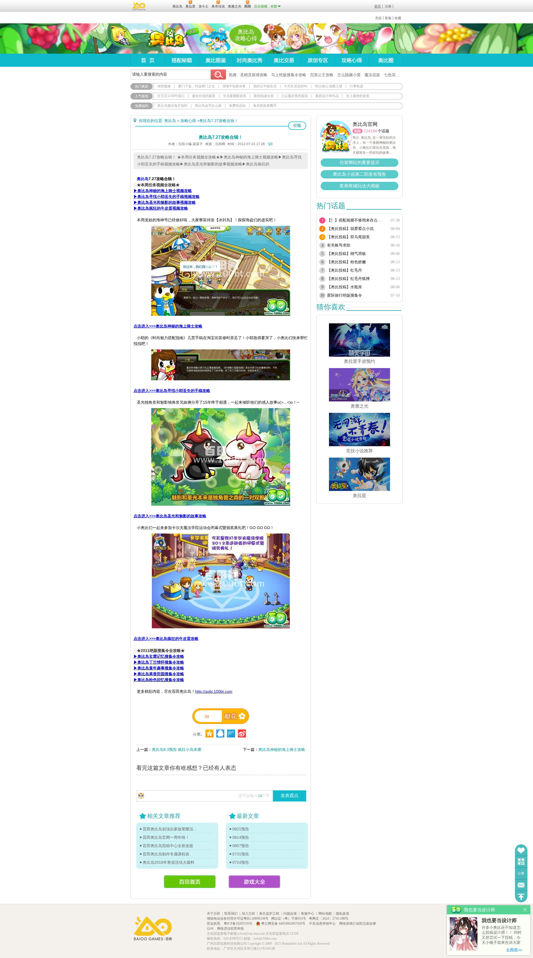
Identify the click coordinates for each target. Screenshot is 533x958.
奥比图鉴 (215, 60)
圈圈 (358, 131)
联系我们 (231, 913)
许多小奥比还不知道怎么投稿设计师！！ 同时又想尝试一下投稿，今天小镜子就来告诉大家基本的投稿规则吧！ (502, 935)
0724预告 (240, 862)
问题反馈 (521, 885)
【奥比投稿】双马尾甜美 (348, 237)
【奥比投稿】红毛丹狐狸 (348, 279)
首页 (147, 60)
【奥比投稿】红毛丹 (344, 270)
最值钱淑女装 (264, 96)
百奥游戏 (139, 6)
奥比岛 (165, 38)
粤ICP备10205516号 (238, 923)
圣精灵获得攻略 (253, 75)
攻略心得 (352, 60)
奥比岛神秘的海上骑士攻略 (281, 749)
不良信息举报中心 (322, 923)
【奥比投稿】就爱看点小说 (350, 229)
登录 (377, 6)
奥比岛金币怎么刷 (208, 106)
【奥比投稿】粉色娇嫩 (346, 262)
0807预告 (240, 845)
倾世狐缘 (164, 86)
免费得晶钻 (237, 106)
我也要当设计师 (499, 920)
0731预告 (240, 854)
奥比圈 (386, 60)
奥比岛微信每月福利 (172, 106)
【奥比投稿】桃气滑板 (346, 254)
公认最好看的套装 (294, 96)
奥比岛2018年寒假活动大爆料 (168, 862)
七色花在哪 (393, 75)
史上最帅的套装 (357, 96)
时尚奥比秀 (249, 60)
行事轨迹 (356, 86)
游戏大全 (254, 881)
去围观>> (514, 950)
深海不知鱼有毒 (234, 86)
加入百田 (248, 913)
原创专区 (318, 60)
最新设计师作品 (327, 96)
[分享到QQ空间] (220, 733)
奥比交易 (283, 60)
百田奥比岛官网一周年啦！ (166, 837)
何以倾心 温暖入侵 (328, 86)
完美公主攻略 (321, 75)
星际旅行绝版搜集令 (344, 295)
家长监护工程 (269, 913)
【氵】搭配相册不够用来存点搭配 (356, 220)
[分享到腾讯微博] (231, 733)
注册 (388, 6)
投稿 (297, 125)
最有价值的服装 (203, 96)
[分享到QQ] (209, 733)
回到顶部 (521, 896)
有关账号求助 (338, 245)
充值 (378, 18)
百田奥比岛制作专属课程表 (166, 854)
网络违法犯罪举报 (230, 928)
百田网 (160, 6)
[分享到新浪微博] (242, 733)
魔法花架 (372, 75)
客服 (388, 18)
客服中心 (307, 913)
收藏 (397, 18)
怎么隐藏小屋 (349, 75)
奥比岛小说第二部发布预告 (359, 174)
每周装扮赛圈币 (264, 106)
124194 (370, 131)
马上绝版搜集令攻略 (288, 75)
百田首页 (189, 881)
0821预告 (240, 829)
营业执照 (214, 923)
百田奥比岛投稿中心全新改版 (168, 845)
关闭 (525, 909)
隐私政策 (342, 913)
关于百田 (213, 913)
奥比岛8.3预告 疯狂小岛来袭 (176, 749)
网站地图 (325, 913)
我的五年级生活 (264, 86)
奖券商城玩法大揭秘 (359, 185)
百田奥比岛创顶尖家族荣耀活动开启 (171, 829)
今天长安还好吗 (295, 86)
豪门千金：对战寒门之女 (196, 86)
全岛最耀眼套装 (234, 96)
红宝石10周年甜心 (171, 96)
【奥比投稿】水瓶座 (344, 287)
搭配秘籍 (181, 60)
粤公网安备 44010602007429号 (283, 923)
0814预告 (240, 837)
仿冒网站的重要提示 (359, 162)
